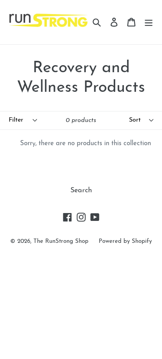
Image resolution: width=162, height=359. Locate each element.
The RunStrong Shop (60, 241)
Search (81, 190)
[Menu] (148, 22)
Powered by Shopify (125, 241)
